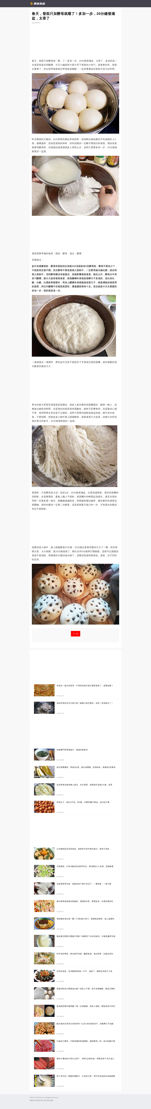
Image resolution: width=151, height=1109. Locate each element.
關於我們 (33, 1100)
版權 (51, 1100)
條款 (45, 1100)
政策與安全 (39, 1100)
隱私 (48, 1100)
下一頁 (75, 634)
